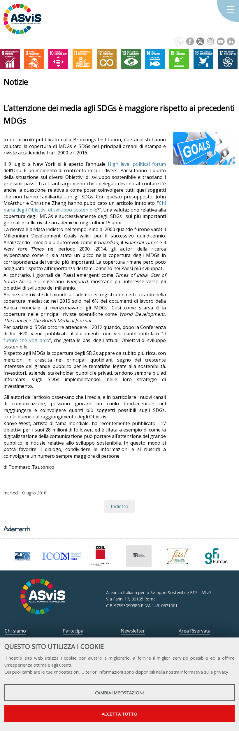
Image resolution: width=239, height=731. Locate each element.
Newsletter (133, 631)
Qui (7, 672)
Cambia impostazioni (119, 692)
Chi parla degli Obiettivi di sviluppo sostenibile (84, 206)
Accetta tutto (119, 714)
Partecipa (73, 631)
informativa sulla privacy (204, 672)
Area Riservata (194, 631)
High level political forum (137, 164)
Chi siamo (15, 631)
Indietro (119, 506)
